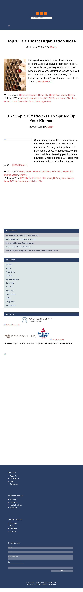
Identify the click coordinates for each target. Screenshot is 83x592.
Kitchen (23, 175)
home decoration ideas (23, 101)
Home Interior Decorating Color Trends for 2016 (22, 235)
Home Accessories (28, 95)
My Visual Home (41, 5)
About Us (13, 476)
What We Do (14, 479)
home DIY (8, 181)
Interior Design (68, 95)
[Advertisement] (22, 209)
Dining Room (25, 171)
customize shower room (31, 98)
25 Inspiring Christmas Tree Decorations (20, 243)
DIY (46, 98)
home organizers (43, 101)
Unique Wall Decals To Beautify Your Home (21, 239)
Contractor (14, 502)
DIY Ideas (71, 98)
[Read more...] (45, 81)
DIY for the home (57, 98)
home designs (67, 178)
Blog (11, 481)
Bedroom (9, 268)
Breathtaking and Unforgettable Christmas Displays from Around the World (32, 251)
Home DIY (43, 95)
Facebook (13, 523)
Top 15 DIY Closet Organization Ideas (41, 41)
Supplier (13, 500)
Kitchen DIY (36, 181)
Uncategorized (11, 305)
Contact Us (14, 484)
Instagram (13, 529)
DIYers (7, 101)
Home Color (10, 283)
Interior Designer (16, 505)
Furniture (9, 276)
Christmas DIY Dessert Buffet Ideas (18, 247)
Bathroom (9, 264)
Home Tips (54, 95)
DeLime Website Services (46, 584)
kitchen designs (22, 181)
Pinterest (13, 531)
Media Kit (13, 508)
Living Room (10, 302)
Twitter (12, 526)
